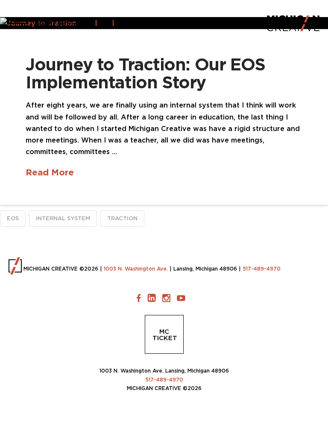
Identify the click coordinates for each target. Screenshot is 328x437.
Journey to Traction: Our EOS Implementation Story (145, 73)
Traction (122, 218)
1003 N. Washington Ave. (136, 268)
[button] (19, 23)
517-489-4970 (262, 268)
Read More (50, 172)
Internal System (63, 218)
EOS (13, 218)
